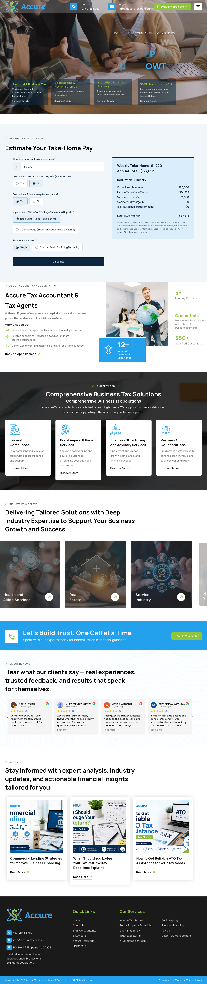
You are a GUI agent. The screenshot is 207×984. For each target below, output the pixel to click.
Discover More (19, 468)
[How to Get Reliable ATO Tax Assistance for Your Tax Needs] (162, 826)
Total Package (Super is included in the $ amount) (47, 229)
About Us (78, 925)
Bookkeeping (170, 920)
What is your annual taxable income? (34, 159)
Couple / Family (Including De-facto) (59, 247)
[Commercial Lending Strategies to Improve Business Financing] (36, 826)
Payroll (166, 930)
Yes (22, 183)
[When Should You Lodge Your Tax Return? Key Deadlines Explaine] (99, 826)
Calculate (59, 261)
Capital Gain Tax (130, 930)
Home (76, 920)
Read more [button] (16, 730)
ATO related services (133, 941)
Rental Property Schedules (136, 925)
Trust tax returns (130, 935)
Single (23, 247)
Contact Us (80, 946)
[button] (192, 717)
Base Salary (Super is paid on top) (39, 218)
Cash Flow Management (176, 935)
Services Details (148, 101)
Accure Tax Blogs (83, 941)
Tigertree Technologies (188, 980)
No (38, 183)
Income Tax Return (131, 920)
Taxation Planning (173, 925)
